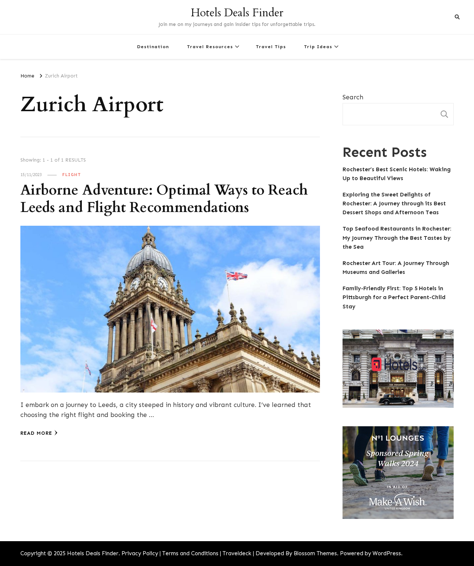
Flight (71, 174)
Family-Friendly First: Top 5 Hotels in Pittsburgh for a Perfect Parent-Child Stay (394, 297)
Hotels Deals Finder (237, 12)
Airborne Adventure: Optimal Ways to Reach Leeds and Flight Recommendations (164, 199)
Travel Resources (210, 46)
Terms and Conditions (190, 553)
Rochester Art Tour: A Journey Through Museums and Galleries (396, 267)
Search (353, 97)
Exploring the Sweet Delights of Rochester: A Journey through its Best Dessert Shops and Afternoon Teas (394, 203)
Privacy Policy (139, 553)
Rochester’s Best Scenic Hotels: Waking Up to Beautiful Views (397, 174)
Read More (36, 433)
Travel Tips (271, 46)
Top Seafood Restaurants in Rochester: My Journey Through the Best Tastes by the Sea (397, 237)
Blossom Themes (315, 553)
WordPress (387, 553)
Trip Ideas (318, 46)
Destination (153, 46)
